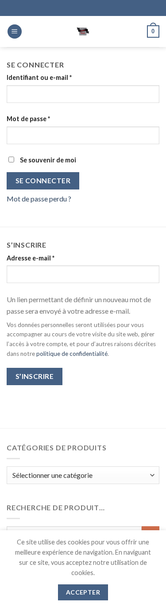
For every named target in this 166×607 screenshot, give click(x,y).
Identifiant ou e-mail (56, 77)
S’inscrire (34, 376)
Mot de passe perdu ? (39, 198)
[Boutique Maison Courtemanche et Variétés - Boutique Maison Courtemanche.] (83, 31)
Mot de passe (45, 118)
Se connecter (43, 181)
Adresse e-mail (48, 258)
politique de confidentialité (72, 353)
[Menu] (15, 31)
